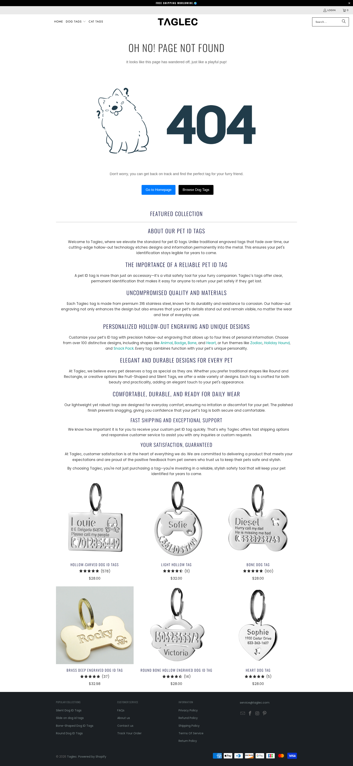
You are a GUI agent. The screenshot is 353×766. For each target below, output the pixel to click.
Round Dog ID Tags (69, 733)
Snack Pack (124, 348)
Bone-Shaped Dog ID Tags (74, 726)
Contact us (125, 726)
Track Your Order (129, 733)
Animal (167, 342)
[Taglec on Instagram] (257, 713)
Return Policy (188, 741)
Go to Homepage (158, 190)
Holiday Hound (277, 342)
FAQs (120, 710)
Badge (180, 342)
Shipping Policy (189, 726)
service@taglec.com (254, 703)
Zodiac (256, 342)
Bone (192, 342)
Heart (211, 342)
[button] (76, 21)
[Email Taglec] (243, 713)
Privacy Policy (188, 710)
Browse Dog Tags (196, 190)
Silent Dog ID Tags (69, 710)
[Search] (344, 21)
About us (123, 718)
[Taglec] (177, 22)
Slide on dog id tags (70, 718)
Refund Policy (188, 718)
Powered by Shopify (92, 757)
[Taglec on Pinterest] (265, 713)
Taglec (72, 757)
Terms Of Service (191, 733)
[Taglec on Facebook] (250, 713)
